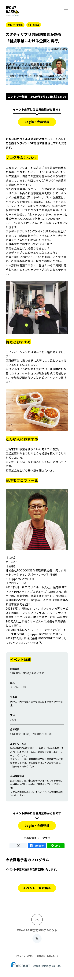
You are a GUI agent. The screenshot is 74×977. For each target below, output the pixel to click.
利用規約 (41, 956)
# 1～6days (33, 24)
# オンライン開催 (15, 24)
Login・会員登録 (37, 121)
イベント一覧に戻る (37, 888)
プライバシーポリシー (25, 956)
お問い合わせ (52, 956)
